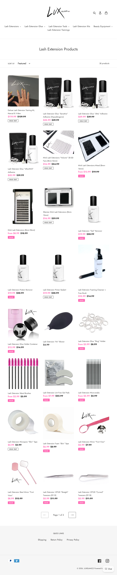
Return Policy (56, 539)
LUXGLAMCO (89, 568)
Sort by (11, 63)
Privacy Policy (73, 539)
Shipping (42, 539)
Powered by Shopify (101, 568)
